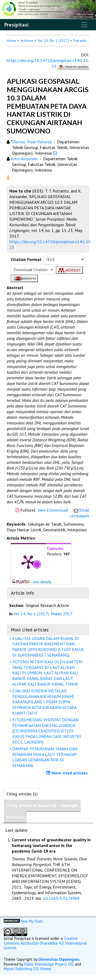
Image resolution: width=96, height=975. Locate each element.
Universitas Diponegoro (58, 959)
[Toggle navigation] (84, 24)
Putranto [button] (79, 40)
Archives (27, 40)
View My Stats (31, 921)
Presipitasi (16, 24)
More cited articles (69, 773)
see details (42, 581)
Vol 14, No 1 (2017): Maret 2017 (43, 613)
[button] (8, 177)
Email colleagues (79, 512)
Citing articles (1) (22, 793)
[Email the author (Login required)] (55, 153)
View (42, 510)
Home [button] (11, 40)
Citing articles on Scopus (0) (31, 805)
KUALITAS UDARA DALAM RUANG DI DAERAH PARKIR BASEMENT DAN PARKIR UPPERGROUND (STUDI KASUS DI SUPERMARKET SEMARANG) (47, 647)
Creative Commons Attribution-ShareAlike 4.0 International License (45, 943)
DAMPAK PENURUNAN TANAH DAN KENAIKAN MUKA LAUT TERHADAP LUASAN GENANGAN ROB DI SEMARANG (44, 757)
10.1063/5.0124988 (61, 898)
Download (58, 510)
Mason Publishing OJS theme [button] (27, 968)
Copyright (69, 805)
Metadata (15, 817)
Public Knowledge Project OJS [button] (49, 964)
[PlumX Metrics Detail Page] (28, 561)
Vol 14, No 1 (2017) (53, 40)
